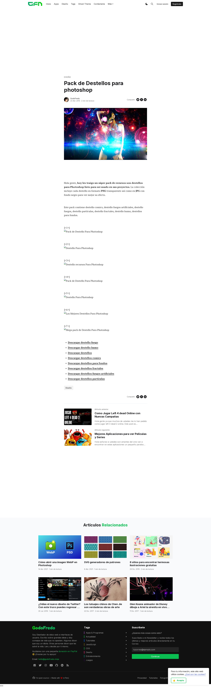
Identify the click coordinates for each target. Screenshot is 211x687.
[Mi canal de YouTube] (51, 665)
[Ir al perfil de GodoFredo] (66, 99)
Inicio (48, 4)
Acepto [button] (178, 680)
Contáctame (99, 4)
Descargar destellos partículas (86, 378)
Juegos (89, 660)
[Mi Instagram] (45, 665)
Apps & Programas (94, 633)
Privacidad (142, 678)
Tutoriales (90, 640)
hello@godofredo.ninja (48, 659)
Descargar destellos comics (84, 358)
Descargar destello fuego (83, 342)
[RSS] (67, 665)
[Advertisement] (105, 42)
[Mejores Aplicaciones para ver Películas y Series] (78, 437)
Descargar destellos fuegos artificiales (91, 373)
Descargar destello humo (83, 347)
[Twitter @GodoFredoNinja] (40, 665)
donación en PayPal (67, 651)
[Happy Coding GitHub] (56, 665)
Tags (73, 4)
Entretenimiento (93, 656)
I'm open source (42, 678)
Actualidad (90, 636)
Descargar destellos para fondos (87, 363)
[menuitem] (142, 678)
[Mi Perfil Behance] (62, 665)
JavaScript (91, 644)
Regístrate (177, 4)
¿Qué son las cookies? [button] (195, 674)
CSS (88, 648)
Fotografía (164, 678)
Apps (56, 4)
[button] (146, 3)
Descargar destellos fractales (85, 368)
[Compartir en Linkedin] (145, 99)
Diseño (65, 4)
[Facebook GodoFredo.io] (34, 665)
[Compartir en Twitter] (138, 99)
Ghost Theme (84, 4)
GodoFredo (75, 98)
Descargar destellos (80, 352)
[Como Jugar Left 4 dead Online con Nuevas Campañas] (78, 416)
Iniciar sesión (162, 4)
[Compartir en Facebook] (141, 99)
